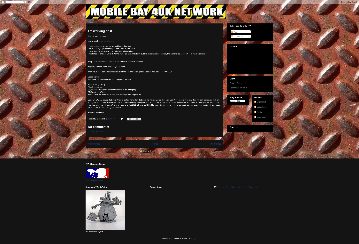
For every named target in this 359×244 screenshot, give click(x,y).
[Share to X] (134, 119)
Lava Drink (261, 117)
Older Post (215, 144)
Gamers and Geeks (238, 88)
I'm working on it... (101, 31)
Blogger (193, 238)
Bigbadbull (261, 102)
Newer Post (94, 144)
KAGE (259, 112)
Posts (235, 32)
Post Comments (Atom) (160, 151)
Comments (238, 36)
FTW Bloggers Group (94, 180)
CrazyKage (262, 107)
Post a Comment (98, 132)
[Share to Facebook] (136, 119)
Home (155, 144)
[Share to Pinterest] (139, 119)
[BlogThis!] (131, 119)
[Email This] (128, 119)
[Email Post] (122, 119)
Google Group (236, 83)
